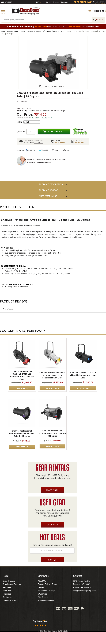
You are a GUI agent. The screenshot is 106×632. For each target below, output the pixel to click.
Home (3, 31)
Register (56, 2)
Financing (7, 594)
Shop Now (52, 524)
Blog (40, 609)
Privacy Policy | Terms (47, 584)
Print (69, 150)
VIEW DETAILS (22, 388)
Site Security (43, 597)
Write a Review (22, 101)
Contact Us (7, 597)
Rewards (64, 2)
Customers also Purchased (48, 197)
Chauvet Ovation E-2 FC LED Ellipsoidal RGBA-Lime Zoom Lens (83, 375)
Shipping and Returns (12, 584)
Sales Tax (7, 591)
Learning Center (9, 600)
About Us (42, 581)
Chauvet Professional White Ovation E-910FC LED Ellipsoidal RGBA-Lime (52, 375)
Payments (7, 587)
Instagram (47, 609)
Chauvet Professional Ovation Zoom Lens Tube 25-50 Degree (52, 433)
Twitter (34, 609)
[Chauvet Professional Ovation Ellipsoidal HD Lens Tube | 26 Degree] (53, 88)
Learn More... (38, 143)
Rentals (41, 587)
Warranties (42, 594)
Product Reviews (48, 190)
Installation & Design (46, 591)
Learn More (52, 489)
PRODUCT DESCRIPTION (51, 184)
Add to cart (56, 131)
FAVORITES (60, 141)
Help (37, 2)
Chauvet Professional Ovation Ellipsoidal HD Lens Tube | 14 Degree (21, 433)
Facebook (28, 609)
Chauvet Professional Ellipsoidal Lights (49, 31)
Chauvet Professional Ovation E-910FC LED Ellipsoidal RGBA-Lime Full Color (22, 375)
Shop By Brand (12, 31)
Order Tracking (9, 581)
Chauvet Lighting (26, 31)
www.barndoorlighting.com (58, 478)
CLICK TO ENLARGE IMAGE (54, 86)
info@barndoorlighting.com (84, 591)
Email (57, 150)
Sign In (48, 2)
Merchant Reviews (46, 600)
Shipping (79, 141)
